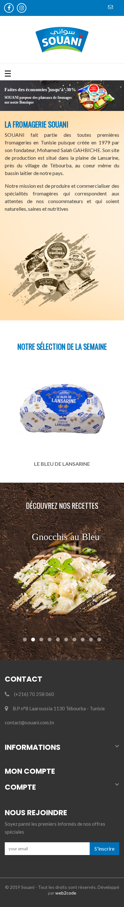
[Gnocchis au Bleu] (62, 577)
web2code (65, 893)
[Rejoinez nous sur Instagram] (22, 8)
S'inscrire (104, 848)
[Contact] (111, 8)
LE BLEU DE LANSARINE (62, 464)
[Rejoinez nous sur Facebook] (9, 8)
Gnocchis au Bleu (66, 536)
